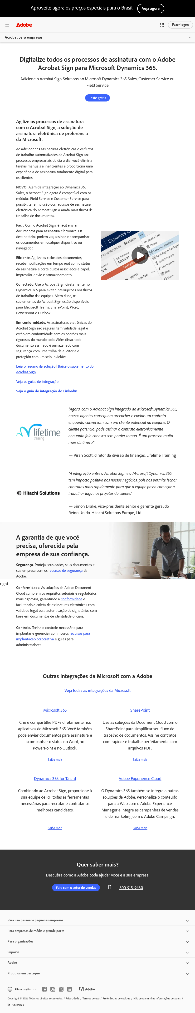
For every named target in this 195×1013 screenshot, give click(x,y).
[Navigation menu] (7, 24)
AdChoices (18, 1005)
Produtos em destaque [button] (24, 973)
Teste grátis (97, 98)
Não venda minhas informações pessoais (157, 998)
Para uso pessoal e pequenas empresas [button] (35, 920)
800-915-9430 (131, 887)
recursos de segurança (66, 570)
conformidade (71, 599)
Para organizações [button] (20, 941)
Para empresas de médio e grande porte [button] (36, 931)
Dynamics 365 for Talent (55, 778)
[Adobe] (24, 24)
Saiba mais (55, 760)
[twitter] (61, 989)
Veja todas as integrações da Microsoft (97, 690)
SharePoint (140, 710)
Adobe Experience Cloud (140, 778)
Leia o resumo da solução (35, 366)
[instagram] (52, 989)
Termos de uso (91, 998)
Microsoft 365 (55, 710)
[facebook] (44, 989)
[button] (162, 25)
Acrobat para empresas (23, 37)
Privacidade (72, 998)
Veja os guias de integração (37, 381)
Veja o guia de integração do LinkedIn (46, 391)
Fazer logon (180, 25)
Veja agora (151, 8)
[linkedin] (69, 989)
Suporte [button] (13, 952)
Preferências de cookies (116, 998)
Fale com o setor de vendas (76, 888)
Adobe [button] (12, 963)
